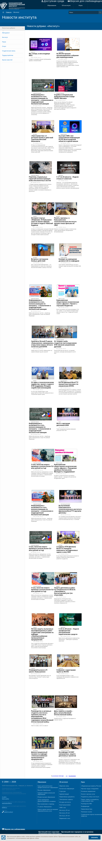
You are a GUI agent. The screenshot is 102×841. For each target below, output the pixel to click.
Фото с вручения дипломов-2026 (63, 424)
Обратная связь (64, 786)
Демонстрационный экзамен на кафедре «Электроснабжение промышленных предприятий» (39, 755)
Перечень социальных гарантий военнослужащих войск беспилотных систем (40, 178)
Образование (51, 5)
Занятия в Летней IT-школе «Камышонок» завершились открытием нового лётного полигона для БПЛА (42, 344)
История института (65, 802)
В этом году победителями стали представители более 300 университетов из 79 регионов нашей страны (42, 393)
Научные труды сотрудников (89, 788)
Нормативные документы (67, 797)
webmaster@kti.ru (7, 803)
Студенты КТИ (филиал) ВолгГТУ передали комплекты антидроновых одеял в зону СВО (67, 549)
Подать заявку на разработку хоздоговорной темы (90, 800)
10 (62, 776)
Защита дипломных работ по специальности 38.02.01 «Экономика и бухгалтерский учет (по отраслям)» (64, 591)
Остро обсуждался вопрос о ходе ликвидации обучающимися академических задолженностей (67, 677)
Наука (80, 5)
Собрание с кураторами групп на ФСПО (66, 671)
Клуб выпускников (64, 805)
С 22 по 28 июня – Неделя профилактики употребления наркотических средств (69, 631)
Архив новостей (7, 60)
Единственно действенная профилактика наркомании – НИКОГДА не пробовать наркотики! (69, 639)
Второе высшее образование (46, 797)
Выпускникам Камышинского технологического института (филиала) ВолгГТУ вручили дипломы (70, 509)
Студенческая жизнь (8, 51)
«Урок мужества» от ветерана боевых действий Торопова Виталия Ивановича (42, 138)
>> (66, 776)
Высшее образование (44, 790)
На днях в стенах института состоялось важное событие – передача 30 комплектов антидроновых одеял (65, 477)
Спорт (4, 46)
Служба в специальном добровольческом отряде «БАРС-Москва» (64, 96)
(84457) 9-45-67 (8, 812)
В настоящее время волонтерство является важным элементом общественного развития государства (67, 557)
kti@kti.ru (4, 807)
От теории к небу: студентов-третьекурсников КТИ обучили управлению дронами (65, 344)
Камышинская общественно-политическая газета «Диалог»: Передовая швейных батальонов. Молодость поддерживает (65, 468)
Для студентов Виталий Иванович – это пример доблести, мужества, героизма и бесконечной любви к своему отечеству (41, 266)
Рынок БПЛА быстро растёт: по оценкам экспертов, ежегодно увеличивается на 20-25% (65, 352)
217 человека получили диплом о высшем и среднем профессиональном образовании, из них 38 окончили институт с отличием (70, 518)
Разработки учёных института (90, 797)
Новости (8, 12)
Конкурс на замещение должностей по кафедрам (69, 260)
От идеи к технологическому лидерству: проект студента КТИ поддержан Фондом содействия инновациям (42, 385)
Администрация (64, 794)
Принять (94, 837)
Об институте (66, 5)
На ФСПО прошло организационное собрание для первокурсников (67, 55)
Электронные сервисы (66, 799)
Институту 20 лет (64, 810)
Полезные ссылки (86, 812)
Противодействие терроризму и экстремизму (77, 832)
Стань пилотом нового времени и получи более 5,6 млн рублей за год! (42, 466)
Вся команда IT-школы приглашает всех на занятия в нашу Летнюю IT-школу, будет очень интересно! (40, 677)
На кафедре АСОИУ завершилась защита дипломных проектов (67, 754)
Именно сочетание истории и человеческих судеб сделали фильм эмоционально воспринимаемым (65, 230)
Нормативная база (86, 809)
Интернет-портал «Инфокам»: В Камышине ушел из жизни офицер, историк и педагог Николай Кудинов (42, 221)
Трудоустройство (7, 55)
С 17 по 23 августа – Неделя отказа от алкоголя (67, 178)
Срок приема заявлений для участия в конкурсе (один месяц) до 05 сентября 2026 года (70, 266)
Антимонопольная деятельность (50, 833)
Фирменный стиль (64, 818)
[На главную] (3, 12)
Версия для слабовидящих (86, 1)
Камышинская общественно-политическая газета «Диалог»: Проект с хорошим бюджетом (67, 302)
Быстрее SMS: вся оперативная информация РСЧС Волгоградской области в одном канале (69, 138)
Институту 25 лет (64, 813)
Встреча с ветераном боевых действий (39, 260)
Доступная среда (54, 1)
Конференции (85, 806)
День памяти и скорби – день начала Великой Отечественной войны (63, 713)
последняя (72, 776)
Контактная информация (66, 788)
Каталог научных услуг (88, 794)
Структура (62, 791)
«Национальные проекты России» (91, 786)
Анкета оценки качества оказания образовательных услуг (48, 810)
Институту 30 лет (64, 815)
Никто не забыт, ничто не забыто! (39, 725)
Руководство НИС (86, 803)
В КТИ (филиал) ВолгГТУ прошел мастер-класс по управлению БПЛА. (68, 384)
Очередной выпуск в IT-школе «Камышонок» (38, 671)
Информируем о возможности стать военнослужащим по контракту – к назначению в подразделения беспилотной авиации (42, 99)
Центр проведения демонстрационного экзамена (46, 800)
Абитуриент (6, 33)
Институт (5, 37)
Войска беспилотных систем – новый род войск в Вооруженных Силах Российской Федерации (39, 314)
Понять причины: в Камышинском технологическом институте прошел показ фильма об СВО (65, 221)
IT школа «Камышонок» (45, 806)
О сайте (4, 797)
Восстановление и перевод (46, 804)
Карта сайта (5, 799)
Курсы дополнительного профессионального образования (48, 786)
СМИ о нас (62, 807)
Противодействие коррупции (48, 832)
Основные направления (88, 791)
